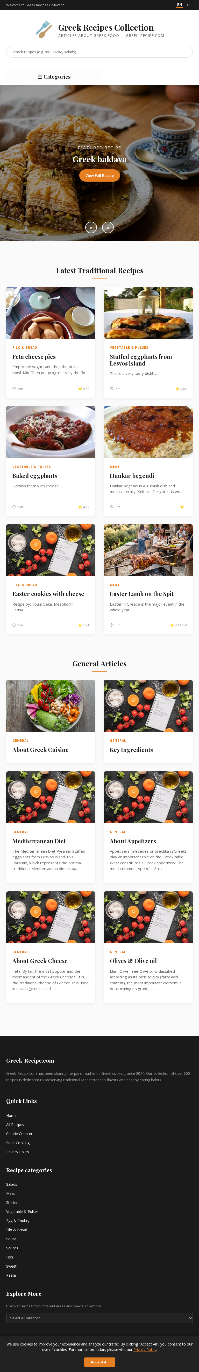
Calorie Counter (19, 1133)
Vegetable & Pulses (22, 1211)
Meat (10, 1193)
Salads (11, 1184)
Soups (11, 1238)
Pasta (11, 1275)
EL (189, 5)
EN (179, 5)
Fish (9, 1257)
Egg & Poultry (17, 1220)
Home (11, 1115)
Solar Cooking (18, 1142)
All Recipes (15, 1124)
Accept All (100, 1362)
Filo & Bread (16, 1229)
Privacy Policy (17, 1151)
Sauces (12, 1247)
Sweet (11, 1266)
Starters (12, 1202)
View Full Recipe (100, 175)
